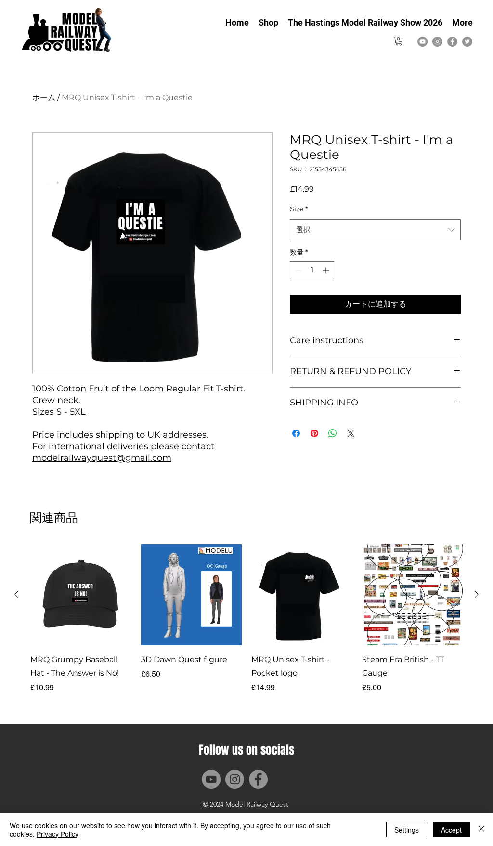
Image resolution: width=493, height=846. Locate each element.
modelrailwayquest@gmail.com (101, 458)
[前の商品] (16, 594)
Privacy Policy (57, 834)
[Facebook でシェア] (296, 433)
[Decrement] (297, 270)
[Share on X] (351, 433)
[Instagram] (437, 42)
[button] (398, 41)
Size (299, 209)
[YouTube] (422, 42)
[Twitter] (467, 42)
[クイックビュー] (80, 594)
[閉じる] (481, 829)
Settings (406, 829)
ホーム (43, 97)
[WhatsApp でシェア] (332, 433)
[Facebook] (452, 42)
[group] (246, 619)
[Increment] (327, 270)
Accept (451, 829)
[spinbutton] (312, 270)
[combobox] (375, 229)
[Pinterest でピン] (314, 433)
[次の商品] (476, 594)
